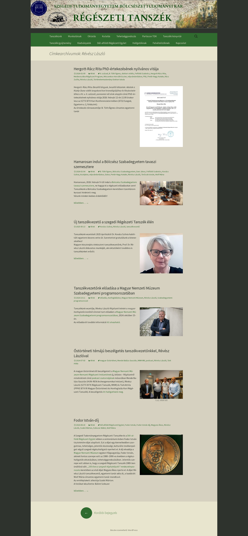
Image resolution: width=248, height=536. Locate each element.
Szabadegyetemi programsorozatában (99, 315)
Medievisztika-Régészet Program (88, 76)
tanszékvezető (133, 226)
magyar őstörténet (108, 360)
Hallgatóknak (139, 43)
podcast (149, 360)
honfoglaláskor (114, 297)
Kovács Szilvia (106, 226)
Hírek (92, 73)
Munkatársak (75, 36)
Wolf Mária (159, 174)
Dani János (141, 171)
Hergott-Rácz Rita (158, 73)
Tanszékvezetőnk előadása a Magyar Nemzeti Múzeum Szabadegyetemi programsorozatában (117, 290)
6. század (104, 73)
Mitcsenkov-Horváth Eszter (115, 76)
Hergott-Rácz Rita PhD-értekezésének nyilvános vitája (116, 68)
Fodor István (130, 425)
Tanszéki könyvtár (172, 36)
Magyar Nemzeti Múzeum (132, 297)
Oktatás (92, 36)
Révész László (86, 79)
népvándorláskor (135, 76)
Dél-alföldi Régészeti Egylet (111, 43)
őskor (107, 174)
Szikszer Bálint (99, 428)
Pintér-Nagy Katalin (156, 76)
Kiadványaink (84, 43)
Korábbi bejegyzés (101, 513)
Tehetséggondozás (126, 36)
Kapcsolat (181, 43)
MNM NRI (141, 360)
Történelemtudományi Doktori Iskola (109, 79)
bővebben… (81, 202)
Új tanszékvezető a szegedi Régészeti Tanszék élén (114, 221)
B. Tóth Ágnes (115, 73)
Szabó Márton (86, 428)
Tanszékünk (55, 36)
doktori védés (128, 73)
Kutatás (106, 36)
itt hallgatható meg (113, 391)
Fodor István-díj (86, 420)
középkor (84, 174)
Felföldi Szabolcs (142, 73)
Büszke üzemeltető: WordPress (124, 530)
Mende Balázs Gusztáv (127, 360)
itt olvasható (113, 322)
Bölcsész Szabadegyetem (124, 171)
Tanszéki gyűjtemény (60, 43)
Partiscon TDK (149, 36)
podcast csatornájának (103, 378)
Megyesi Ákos (157, 425)
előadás (103, 297)
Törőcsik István (147, 174)
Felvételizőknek (161, 43)
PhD (145, 76)
